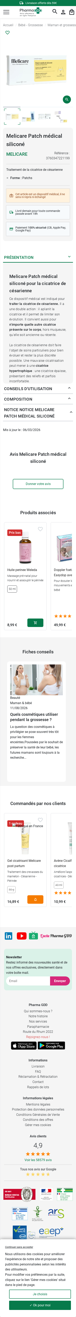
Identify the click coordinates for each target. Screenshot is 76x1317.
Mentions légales (38, 1104)
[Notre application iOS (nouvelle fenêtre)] (24, 1045)
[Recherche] (54, 12)
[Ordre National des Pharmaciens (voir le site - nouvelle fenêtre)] (38, 1214)
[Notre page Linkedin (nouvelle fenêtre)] (8, 936)
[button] (6, 12)
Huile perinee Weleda (22, 570)
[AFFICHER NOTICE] (70, 412)
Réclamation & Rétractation (38, 1077)
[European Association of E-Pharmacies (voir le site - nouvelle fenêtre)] (51, 1232)
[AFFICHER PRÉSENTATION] (69, 257)
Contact (38, 1082)
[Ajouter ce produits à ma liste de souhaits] (7, 32)
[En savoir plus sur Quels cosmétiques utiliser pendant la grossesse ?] (36, 680)
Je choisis (40, 1294)
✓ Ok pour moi (40, 1305)
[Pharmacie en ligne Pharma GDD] (29, 12)
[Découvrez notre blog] (56, 936)
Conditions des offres (38, 1120)
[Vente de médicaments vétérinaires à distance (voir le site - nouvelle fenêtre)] (20, 1213)
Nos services (38, 1021)
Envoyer (60, 981)
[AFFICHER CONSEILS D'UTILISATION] (69, 388)
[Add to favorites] (40, 529)
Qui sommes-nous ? (38, 1011)
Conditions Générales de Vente (38, 1115)
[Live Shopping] (33, 936)
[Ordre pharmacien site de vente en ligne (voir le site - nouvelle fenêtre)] (65, 1194)
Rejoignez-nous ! (38, 1037)
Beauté (15, 698)
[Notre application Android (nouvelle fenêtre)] (51, 1045)
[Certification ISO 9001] (19, 1194)
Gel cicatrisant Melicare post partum (24, 863)
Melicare (16, 154)
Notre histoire (38, 1016)
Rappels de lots (38, 1087)
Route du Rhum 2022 (38, 1032)
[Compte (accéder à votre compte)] (63, 12)
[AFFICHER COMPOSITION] (69, 399)
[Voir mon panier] (72, 12)
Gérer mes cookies (38, 1125)
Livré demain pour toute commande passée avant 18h (37, 212)
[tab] (11, 107)
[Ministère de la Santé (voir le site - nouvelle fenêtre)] (46, 1194)
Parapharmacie (38, 1027)
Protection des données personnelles (38, 1109)
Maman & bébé (21, 703)
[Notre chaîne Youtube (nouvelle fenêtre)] (22, 936)
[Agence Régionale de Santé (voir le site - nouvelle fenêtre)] (56, 1213)
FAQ (38, 1071)
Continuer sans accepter (19, 1247)
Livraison (38, 1066)
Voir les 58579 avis (38, 1160)
